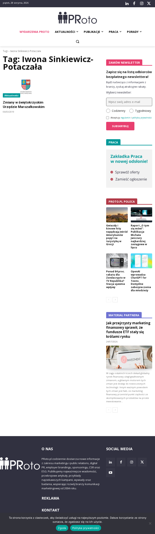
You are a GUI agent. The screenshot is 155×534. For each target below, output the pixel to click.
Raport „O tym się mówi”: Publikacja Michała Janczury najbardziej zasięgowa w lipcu (140, 236)
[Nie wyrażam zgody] (150, 523)
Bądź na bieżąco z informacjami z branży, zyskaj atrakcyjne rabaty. (126, 84)
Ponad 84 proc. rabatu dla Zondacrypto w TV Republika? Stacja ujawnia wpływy (115, 279)
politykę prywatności (142, 117)
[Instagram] (141, 3)
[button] (77, 41)
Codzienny (118, 111)
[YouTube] (110, 472)
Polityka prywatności (85, 528)
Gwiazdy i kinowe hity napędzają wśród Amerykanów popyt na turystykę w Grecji (117, 235)
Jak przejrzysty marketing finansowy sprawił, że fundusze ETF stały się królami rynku (128, 330)
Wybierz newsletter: (118, 92)
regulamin (125, 117)
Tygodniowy (143, 111)
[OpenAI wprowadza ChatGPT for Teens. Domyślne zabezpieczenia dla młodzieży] (141, 261)
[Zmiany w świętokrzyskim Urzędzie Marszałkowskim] (26, 86)
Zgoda (62, 528)
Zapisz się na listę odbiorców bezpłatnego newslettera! (129, 74)
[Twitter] (149, 3)
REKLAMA (50, 498)
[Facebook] (134, 3)
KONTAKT (51, 510)
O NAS (47, 448)
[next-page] (115, 299)
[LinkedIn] (127, 3)
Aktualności (11, 95)
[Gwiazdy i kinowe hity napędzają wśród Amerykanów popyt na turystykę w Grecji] (117, 214)
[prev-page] (108, 299)
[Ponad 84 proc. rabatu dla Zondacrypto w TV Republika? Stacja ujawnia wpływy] (117, 261)
